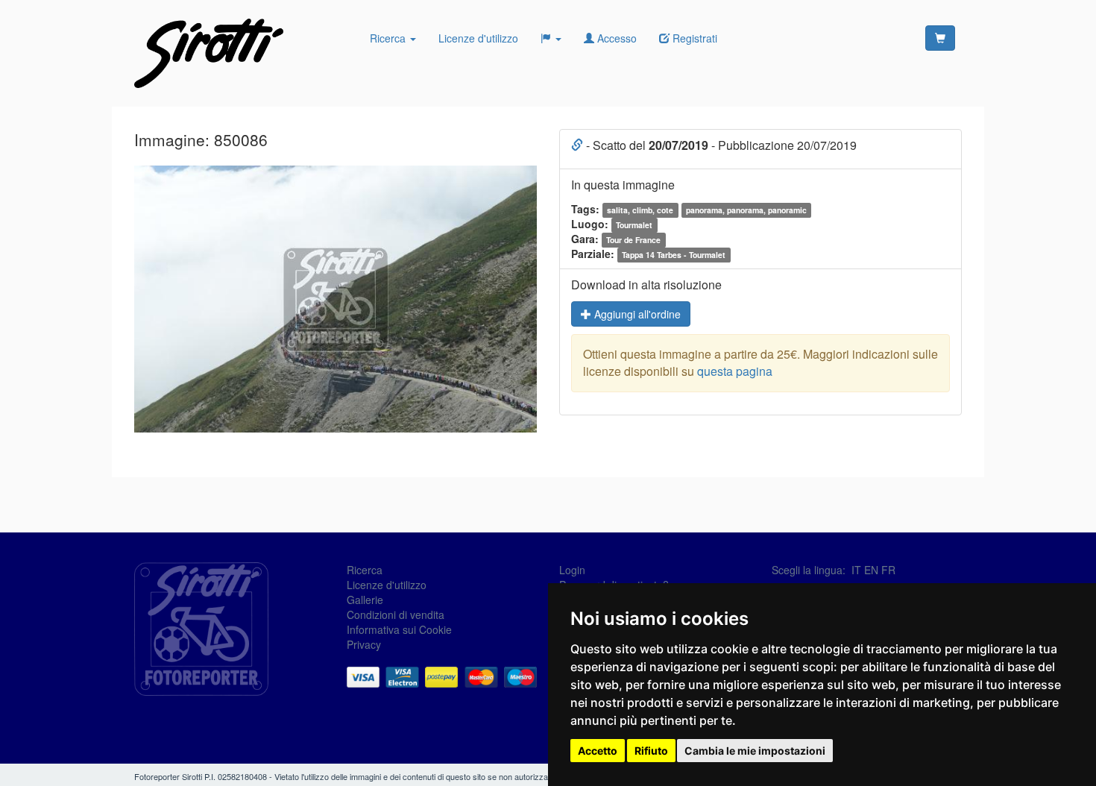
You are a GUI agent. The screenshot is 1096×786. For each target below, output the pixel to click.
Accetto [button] (597, 750)
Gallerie (365, 599)
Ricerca (389, 38)
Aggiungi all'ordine (636, 313)
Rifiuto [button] (651, 750)
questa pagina (734, 371)
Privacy (364, 644)
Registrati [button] (693, 38)
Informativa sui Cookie (399, 629)
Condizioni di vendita (395, 614)
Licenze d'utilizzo (478, 38)
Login (572, 569)
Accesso (615, 38)
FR (888, 569)
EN (871, 569)
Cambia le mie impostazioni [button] (754, 750)
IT (856, 569)
